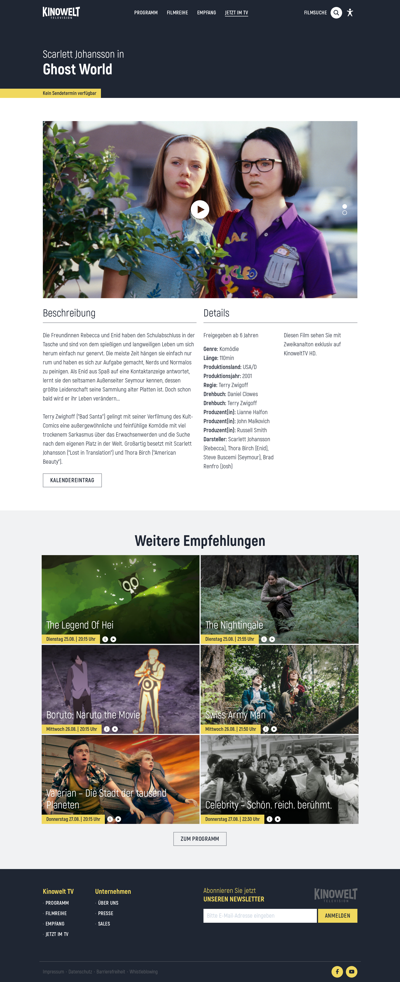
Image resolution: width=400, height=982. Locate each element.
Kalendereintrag (72, 480)
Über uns (108, 903)
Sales (104, 924)
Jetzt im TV (57, 934)
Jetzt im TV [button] (236, 12)
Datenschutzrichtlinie (320, 946)
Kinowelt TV (58, 891)
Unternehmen (113, 891)
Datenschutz (80, 972)
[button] (200, 209)
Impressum (53, 972)
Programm (146, 12)
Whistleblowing (144, 972)
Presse (105, 913)
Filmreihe (177, 12)
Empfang (206, 12)
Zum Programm (200, 839)
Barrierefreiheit (111, 972)
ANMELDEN (337, 915)
